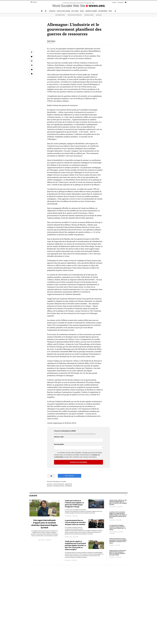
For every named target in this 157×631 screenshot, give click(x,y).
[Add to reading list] (32, 74)
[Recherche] (115, 12)
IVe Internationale (60, 15)
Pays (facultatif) (59, 444)
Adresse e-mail (58, 437)
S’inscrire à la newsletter (78, 462)
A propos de (120, 2)
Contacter (98, 15)
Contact (114, 2)
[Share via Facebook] (32, 52)
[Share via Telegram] (32, 65)
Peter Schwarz (51, 41)
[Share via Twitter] (32, 56)
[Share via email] (32, 69)
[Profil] (125, 2)
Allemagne (68, 485)
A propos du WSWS (88, 15)
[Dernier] (46, 12)
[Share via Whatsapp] (32, 61)
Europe (49, 485)
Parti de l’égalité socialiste (75, 15)
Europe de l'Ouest (58, 485)
